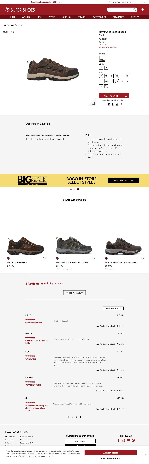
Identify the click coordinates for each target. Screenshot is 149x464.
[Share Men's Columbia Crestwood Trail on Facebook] (113, 104)
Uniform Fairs (25, 440)
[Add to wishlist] (45, 258)
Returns (8, 443)
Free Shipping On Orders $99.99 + (45, 2)
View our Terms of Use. (46, 456)
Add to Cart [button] (111, 96)
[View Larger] (93, 103)
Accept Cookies (110, 452)
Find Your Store (123, 180)
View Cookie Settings (111, 458)
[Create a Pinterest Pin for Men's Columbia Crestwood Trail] (109, 104)
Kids (39, 17)
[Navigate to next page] (80, 417)
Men (12, 17)
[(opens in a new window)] (118, 440)
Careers (23, 446)
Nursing (66, 17)
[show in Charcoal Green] (57, 258)
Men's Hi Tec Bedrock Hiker (17, 262)
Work (52, 17)
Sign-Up (80, 445)
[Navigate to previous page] (68, 417)
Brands (135, 17)
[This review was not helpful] (121, 326)
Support (8, 446)
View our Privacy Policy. (29, 456)
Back (4, 25)
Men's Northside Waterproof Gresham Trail (72, 262)
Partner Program (26, 437)
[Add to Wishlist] (126, 95)
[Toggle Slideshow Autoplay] (71, 189)
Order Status (10, 437)
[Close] (145, 454)
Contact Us (9, 440)
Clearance (118, 17)
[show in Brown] (8, 258)
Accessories (99, 17)
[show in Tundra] (106, 258)
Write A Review (74, 292)
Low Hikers (19, 25)
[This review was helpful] (117, 326)
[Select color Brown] (102, 59)
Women (26, 17)
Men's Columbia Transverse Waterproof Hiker (121, 262)
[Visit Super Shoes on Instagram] (117, 104)
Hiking (13, 25)
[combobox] (113, 308)
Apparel (82, 17)
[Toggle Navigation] (16, 17)
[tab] (45, 124)
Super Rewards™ (26, 443)
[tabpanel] (75, 146)
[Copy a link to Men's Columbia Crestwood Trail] (121, 104)
